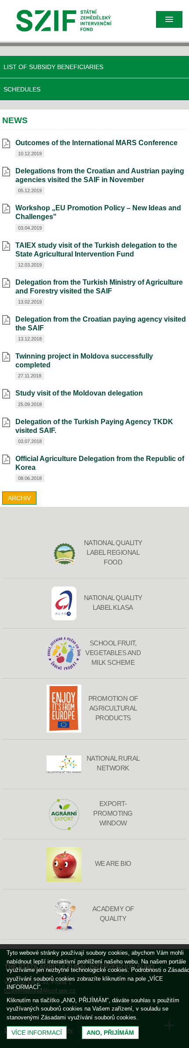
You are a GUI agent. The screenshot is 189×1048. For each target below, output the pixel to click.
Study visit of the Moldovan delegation (79, 393)
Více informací (36, 1032)
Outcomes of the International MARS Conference (96, 143)
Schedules (22, 89)
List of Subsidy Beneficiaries (53, 66)
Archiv (19, 498)
